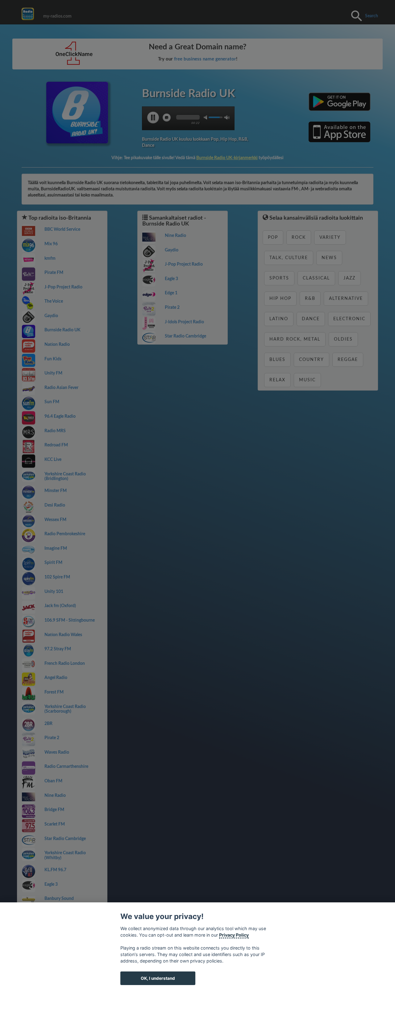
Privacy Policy (234, 935)
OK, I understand (158, 978)
